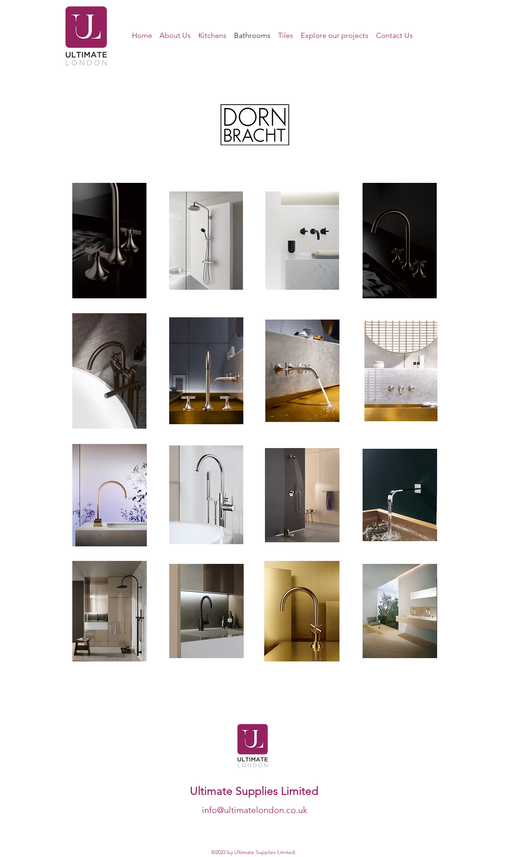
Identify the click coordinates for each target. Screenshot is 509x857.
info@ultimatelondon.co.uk (254, 809)
